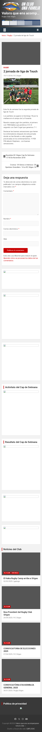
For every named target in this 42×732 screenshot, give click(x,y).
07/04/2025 (8, 654)
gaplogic (17, 581)
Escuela (15, 573)
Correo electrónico (11, 229)
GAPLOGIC (30, 729)
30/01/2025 (8, 690)
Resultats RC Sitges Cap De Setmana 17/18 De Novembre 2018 (20, 156)
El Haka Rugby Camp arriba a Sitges (21, 578)
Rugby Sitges (18, 690)
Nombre (7, 219)
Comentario (9, 191)
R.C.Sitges (17, 76)
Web (5, 239)
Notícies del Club (12, 549)
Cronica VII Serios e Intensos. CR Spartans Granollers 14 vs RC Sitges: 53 (20, 166)
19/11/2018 (8, 76)
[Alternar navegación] (5, 30)
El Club (7, 573)
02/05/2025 (8, 581)
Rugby (6, 68)
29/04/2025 (8, 618)
